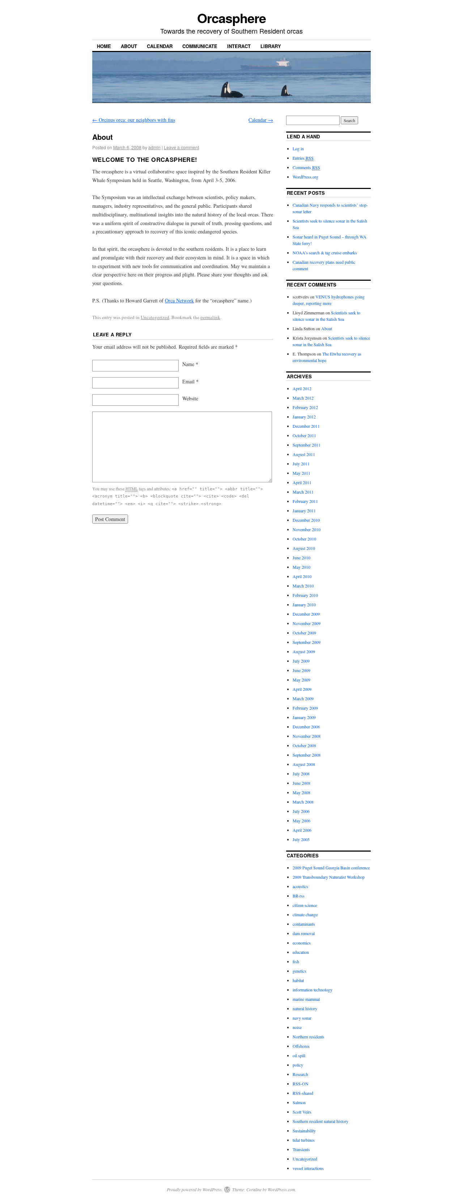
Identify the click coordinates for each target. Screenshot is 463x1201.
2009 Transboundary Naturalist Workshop (329, 877)
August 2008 (304, 764)
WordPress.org (305, 177)
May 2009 (301, 680)
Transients (301, 1149)
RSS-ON (301, 1083)
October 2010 (304, 539)
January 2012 (304, 416)
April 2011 (302, 482)
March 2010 (303, 586)
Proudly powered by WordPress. (195, 1189)
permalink (210, 317)
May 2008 (301, 792)
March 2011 (303, 492)
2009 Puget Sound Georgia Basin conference (331, 867)
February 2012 (305, 407)
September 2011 (306, 445)
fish (296, 961)
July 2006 (301, 811)
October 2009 (304, 633)
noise (297, 1027)
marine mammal (306, 999)
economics (302, 943)
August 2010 (304, 548)
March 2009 (303, 698)
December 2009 (306, 614)
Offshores (301, 1046)
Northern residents (308, 1036)
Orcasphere (231, 17)
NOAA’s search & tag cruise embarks (325, 252)
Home (104, 46)
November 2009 (306, 623)
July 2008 (301, 773)
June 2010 (301, 557)
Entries (303, 158)
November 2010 (306, 529)
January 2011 (304, 510)
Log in (298, 148)
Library (270, 46)
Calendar (160, 46)
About (129, 46)
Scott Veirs (302, 1112)
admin (154, 147)
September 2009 (306, 642)
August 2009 (304, 651)
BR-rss (299, 896)
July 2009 (301, 661)
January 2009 (304, 717)
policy (298, 1065)
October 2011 (304, 435)
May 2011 (301, 473)
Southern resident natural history (320, 1121)
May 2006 (301, 820)
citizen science (305, 905)
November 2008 (306, 736)
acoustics (300, 886)
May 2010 (301, 567)
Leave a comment (181, 147)
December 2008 (306, 726)
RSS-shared (303, 1093)
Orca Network (179, 300)
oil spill (299, 1055)
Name (190, 364)
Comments (306, 167)
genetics (299, 971)
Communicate (199, 46)
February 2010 (305, 595)
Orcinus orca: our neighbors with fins (133, 119)
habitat (298, 980)
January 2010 (304, 604)
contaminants (304, 924)
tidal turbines (304, 1140)
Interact (239, 46)
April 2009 (302, 689)
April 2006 (302, 830)
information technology (312, 990)
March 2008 (303, 802)
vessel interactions (308, 1168)
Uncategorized (155, 317)
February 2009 (305, 708)
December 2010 (306, 520)
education (301, 952)
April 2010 (302, 576)
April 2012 (302, 388)
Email (190, 381)
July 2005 (301, 839)
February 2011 (305, 501)
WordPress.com (281, 1189)
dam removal (304, 933)
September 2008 (306, 755)
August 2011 (304, 454)
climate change (305, 914)
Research (300, 1074)
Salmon (299, 1102)
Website (190, 398)
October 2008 (304, 745)
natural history (305, 1008)
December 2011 (306, 426)
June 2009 (301, 670)
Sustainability (304, 1130)
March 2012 (303, 398)
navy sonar (302, 1018)
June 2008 (301, 783)
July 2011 (301, 463)
